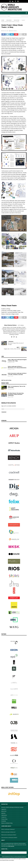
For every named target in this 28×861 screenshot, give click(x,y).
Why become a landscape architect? (8, 834)
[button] (26, 13)
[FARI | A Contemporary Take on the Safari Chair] (4, 388)
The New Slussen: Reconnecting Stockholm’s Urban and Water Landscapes (16, 394)
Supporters (3, 809)
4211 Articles (21, 325)
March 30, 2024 (5, 30)
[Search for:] (14, 16)
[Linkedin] (12, 1)
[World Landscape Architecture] (11, 10)
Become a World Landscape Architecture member (12, 807)
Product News (5, 383)
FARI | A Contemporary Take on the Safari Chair (16, 387)
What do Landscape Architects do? (8, 832)
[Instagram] (10, 1)
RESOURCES (9, 20)
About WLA (3, 811)
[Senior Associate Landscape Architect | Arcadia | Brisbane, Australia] (4, 375)
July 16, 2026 (11, 376)
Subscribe (4, 412)
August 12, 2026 (11, 369)
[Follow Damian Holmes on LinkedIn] (16, 336)
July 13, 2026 (11, 397)
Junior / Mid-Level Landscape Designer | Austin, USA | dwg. (17, 360)
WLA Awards (11, 846)
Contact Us (3, 817)
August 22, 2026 (11, 362)
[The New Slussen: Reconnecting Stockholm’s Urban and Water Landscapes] (4, 395)
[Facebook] (15, 1)
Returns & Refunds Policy (7, 823)
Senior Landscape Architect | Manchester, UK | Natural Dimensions (17, 367)
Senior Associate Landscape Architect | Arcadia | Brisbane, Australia (17, 374)
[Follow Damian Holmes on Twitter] (13, 336)
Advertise (3, 813)
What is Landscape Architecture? (8, 829)
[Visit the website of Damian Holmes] (11, 336)
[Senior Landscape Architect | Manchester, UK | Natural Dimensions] (4, 368)
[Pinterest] (18, 1)
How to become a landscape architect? (9, 837)
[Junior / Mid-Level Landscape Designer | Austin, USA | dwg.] (4, 361)
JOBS (2, 356)
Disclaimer (3, 821)
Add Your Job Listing (6, 380)
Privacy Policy (4, 819)
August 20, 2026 (11, 389)
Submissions (4, 815)
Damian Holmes (13, 30)
